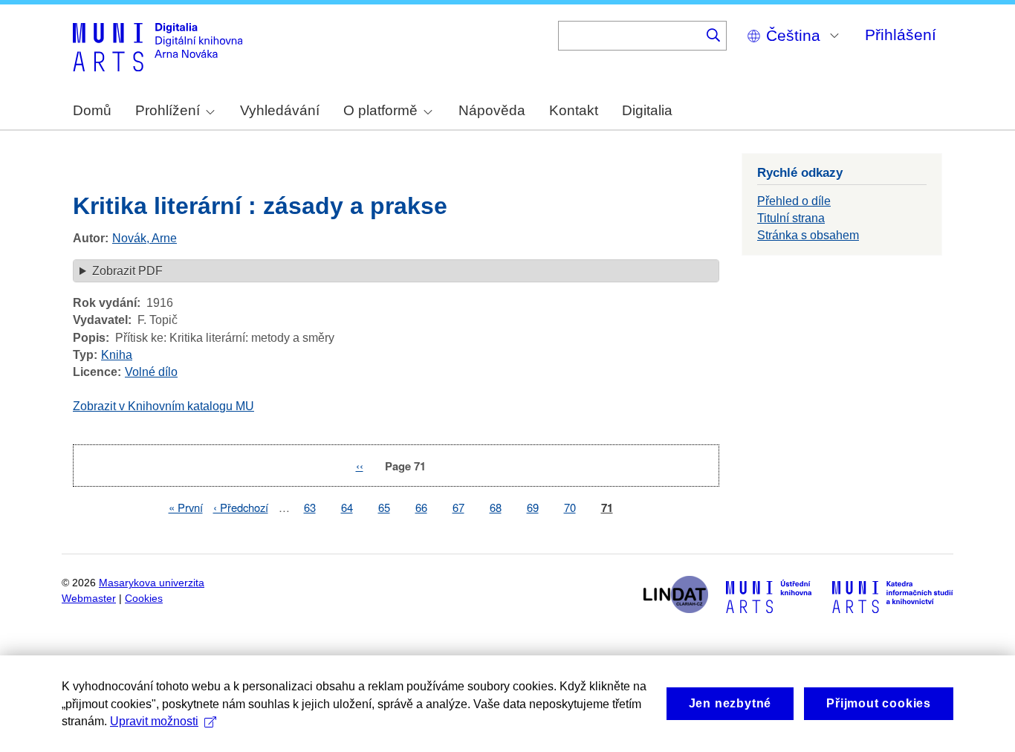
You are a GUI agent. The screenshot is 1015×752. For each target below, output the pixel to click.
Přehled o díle (794, 201)
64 (347, 507)
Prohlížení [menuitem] (167, 110)
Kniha (116, 355)
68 (496, 507)
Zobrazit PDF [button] (127, 271)
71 (607, 508)
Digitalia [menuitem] (647, 110)
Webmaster (89, 598)
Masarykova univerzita (151, 583)
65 (384, 507)
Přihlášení (900, 34)
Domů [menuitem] (92, 110)
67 (458, 507)
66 (421, 507)
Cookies (144, 598)
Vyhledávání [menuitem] (280, 110)
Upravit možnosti (154, 721)
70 (570, 507)
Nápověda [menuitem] (491, 110)
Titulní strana (791, 218)
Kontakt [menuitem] (573, 110)
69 (533, 507)
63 (310, 507)
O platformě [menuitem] (380, 110)
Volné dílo (151, 372)
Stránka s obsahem (808, 235)
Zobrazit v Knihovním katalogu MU (163, 406)
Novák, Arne (144, 238)
